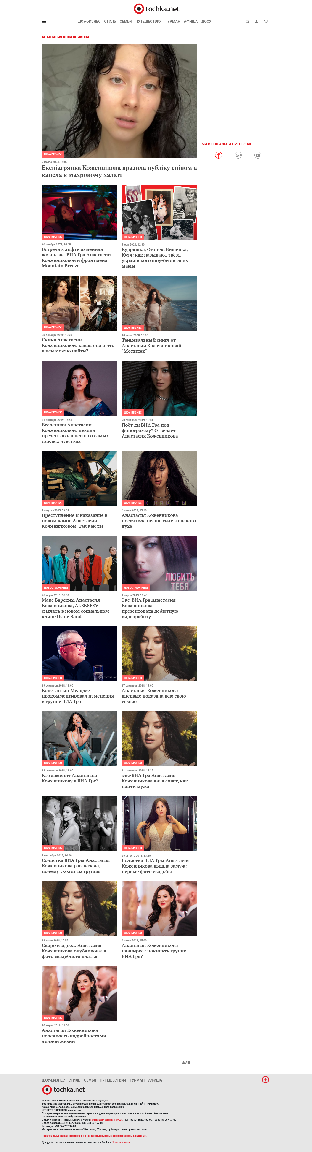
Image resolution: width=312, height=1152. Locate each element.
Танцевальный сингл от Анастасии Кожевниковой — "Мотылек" (154, 345)
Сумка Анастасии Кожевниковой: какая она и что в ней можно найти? (78, 345)
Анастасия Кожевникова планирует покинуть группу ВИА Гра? (154, 950)
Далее (186, 1062)
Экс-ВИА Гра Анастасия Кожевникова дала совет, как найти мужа (155, 780)
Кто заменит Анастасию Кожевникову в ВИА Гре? (70, 778)
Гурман (172, 21)
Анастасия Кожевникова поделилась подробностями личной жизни (74, 1035)
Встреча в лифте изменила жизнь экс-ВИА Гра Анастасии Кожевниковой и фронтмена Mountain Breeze (76, 257)
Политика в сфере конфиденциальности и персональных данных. (108, 1135)
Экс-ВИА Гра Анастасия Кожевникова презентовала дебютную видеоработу (150, 608)
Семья (126, 21)
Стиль (110, 21)
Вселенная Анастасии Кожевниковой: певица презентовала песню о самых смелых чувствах (75, 433)
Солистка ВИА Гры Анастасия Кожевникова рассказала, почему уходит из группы (76, 865)
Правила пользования (55, 1135)
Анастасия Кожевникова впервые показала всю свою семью (154, 695)
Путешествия (148, 21)
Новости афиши (56, 587)
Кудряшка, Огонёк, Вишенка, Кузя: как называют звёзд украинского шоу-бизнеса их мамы (155, 257)
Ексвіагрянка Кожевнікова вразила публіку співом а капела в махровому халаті (119, 171)
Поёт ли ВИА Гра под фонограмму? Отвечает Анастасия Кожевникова (150, 430)
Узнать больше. (121, 1142)
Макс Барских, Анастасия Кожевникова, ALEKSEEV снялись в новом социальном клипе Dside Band (75, 608)
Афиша (191, 21)
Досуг (207, 21)
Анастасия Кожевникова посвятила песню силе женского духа (159, 520)
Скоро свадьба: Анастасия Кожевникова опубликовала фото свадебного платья (74, 950)
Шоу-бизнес (88, 21)
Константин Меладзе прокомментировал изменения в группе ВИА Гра (78, 695)
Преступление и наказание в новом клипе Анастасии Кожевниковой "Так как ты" (74, 520)
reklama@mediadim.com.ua (106, 1119)
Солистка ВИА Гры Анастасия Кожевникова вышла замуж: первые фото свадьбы (156, 865)
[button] (256, 21)
